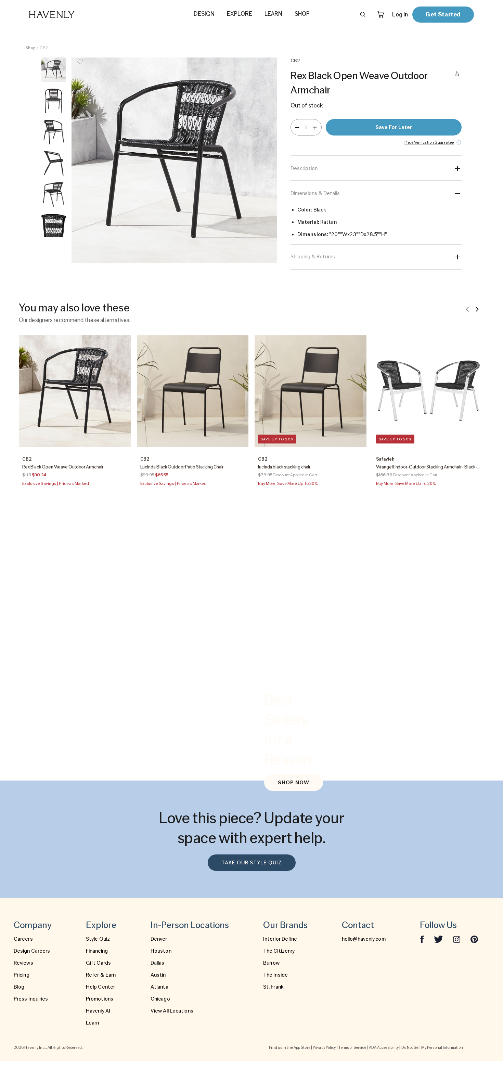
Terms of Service (352, 1047)
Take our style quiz (251, 863)
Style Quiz (98, 939)
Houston (161, 951)
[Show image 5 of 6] (53, 194)
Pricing (21, 975)
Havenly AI (98, 1011)
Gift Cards (98, 963)
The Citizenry (279, 951)
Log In (400, 14)
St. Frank (273, 987)
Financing (97, 951)
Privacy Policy (324, 1047)
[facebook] (422, 939)
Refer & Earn (101, 975)
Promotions (99, 999)
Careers (23, 939)
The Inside (275, 975)
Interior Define (280, 939)
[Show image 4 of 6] (53, 163)
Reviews (23, 963)
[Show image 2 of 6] (53, 101)
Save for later (393, 127)
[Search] (363, 14)
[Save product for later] (80, 65)
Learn (92, 1023)
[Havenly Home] (73, 14)
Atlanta (159, 987)
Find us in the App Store (289, 1047)
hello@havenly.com (364, 939)
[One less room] (297, 127)
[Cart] (381, 14)
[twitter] (438, 939)
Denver (159, 939)
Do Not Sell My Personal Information (432, 1047)
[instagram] (457, 939)
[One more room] (315, 127)
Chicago (160, 999)
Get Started (443, 14)
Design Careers (32, 951)
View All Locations (172, 1011)
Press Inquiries (31, 999)
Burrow (271, 963)
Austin (158, 975)
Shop (30, 48)
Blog (19, 987)
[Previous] (467, 309)
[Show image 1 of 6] (53, 69)
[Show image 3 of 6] (53, 132)
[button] (174, 160)
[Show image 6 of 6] (53, 225)
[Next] (477, 309)
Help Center (100, 987)
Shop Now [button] (293, 783)
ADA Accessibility (384, 1047)
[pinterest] (474, 939)
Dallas (158, 963)
